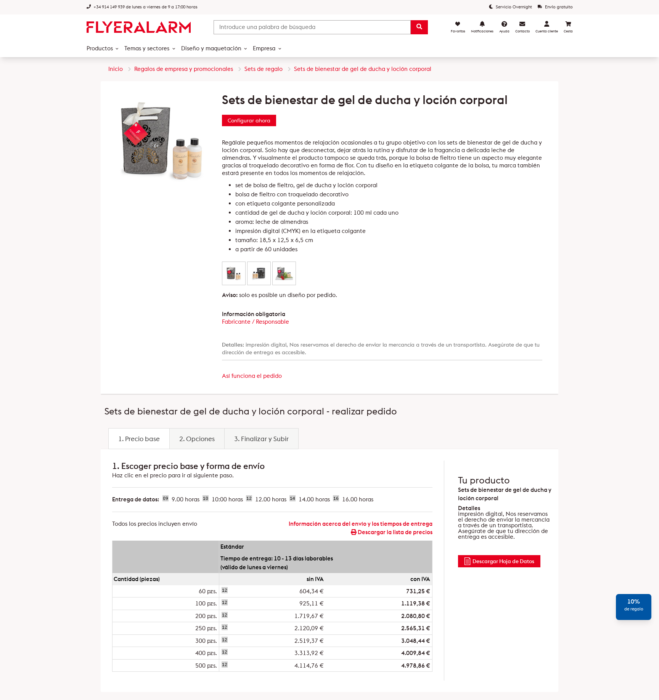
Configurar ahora (249, 120)
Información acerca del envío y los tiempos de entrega (360, 523)
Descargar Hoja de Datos (503, 561)
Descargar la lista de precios (394, 532)
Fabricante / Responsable (255, 321)
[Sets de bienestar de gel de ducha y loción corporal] (234, 273)
